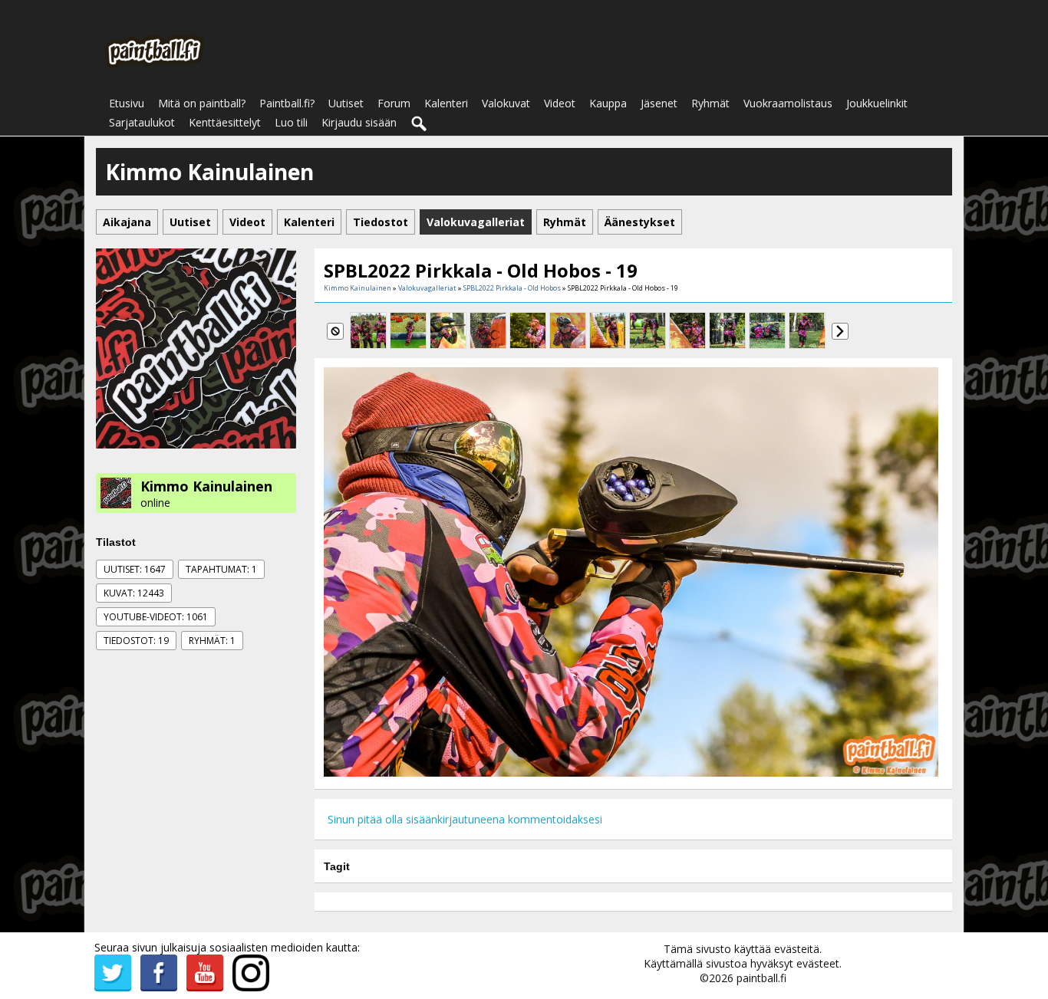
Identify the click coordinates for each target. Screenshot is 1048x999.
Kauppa (608, 103)
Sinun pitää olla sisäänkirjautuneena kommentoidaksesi (465, 819)
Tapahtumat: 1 (221, 569)
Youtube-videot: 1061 (156, 616)
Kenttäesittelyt (225, 122)
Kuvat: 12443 (134, 593)
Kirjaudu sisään (359, 122)
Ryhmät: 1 (212, 640)
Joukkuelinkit (877, 103)
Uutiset (346, 103)
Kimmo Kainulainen (206, 486)
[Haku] (420, 124)
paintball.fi (761, 978)
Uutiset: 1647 (135, 569)
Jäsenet (659, 103)
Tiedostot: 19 (136, 640)
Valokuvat (506, 103)
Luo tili (291, 122)
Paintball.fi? (287, 103)
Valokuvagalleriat (427, 288)
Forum (393, 103)
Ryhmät (710, 103)
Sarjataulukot (142, 122)
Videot (559, 103)
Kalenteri (446, 103)
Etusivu (126, 103)
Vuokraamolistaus (787, 103)
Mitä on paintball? (202, 103)
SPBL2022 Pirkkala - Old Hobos (512, 288)
